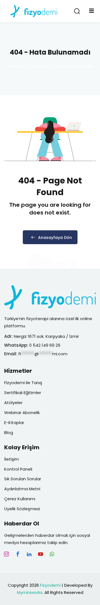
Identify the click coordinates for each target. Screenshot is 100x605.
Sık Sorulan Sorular (22, 479)
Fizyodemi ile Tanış (23, 383)
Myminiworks (29, 592)
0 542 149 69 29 (45, 345)
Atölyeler (13, 402)
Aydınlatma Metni (22, 489)
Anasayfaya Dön (55, 237)
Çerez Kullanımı (19, 499)
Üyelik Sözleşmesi (22, 509)
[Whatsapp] (52, 554)
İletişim (11, 459)
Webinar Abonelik (22, 412)
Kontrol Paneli (18, 469)
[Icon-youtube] (41, 554)
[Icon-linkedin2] (29, 554)
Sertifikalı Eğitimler (22, 392)
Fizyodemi (50, 585)
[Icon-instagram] (6, 554)
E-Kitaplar (14, 422)
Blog (8, 432)
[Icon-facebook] (18, 554)
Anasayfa (17, 66)
